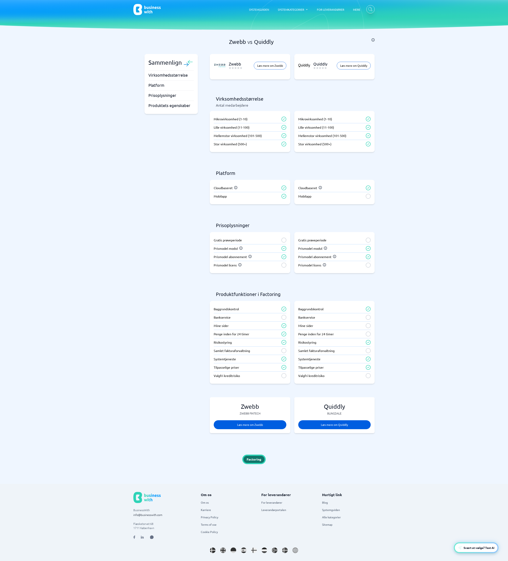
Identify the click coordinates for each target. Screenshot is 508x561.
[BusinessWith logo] (147, 9)
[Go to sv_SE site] (285, 550)
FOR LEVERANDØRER (330, 9)
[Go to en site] (295, 550)
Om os (205, 502)
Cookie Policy (209, 532)
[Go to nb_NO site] (274, 550)
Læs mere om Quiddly (353, 65)
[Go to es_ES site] (243, 550)
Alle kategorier (331, 517)
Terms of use (208, 524)
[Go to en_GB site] (223, 550)
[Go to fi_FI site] (254, 550)
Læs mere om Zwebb (270, 65)
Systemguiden (331, 510)
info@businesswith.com (147, 515)
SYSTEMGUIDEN (259, 9)
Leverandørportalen (273, 510)
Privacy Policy (209, 517)
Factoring (254, 459)
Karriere (206, 510)
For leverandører (271, 502)
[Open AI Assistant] (151, 537)
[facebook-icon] (134, 537)
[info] (373, 39)
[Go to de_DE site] (233, 550)
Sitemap (327, 524)
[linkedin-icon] (142, 537)
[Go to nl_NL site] (264, 550)
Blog (325, 502)
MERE (356, 9)
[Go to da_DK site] (213, 550)
